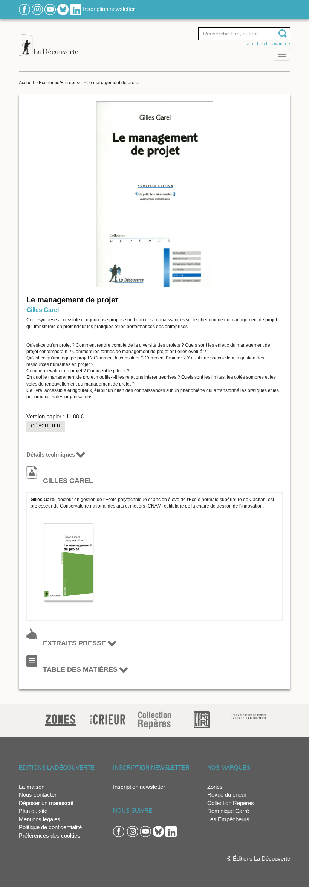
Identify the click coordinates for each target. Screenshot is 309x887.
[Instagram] (37, 9)
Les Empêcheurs (228, 819)
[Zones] (60, 719)
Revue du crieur (226, 794)
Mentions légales (39, 819)
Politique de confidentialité (50, 827)
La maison (31, 787)
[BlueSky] (63, 9)
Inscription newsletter (109, 9)
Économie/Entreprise (60, 82)
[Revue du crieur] (107, 718)
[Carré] (202, 719)
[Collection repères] (154, 720)
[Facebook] (24, 9)
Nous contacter (38, 794)
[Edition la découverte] (48, 40)
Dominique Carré (228, 811)
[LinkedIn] (75, 9)
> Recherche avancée (268, 43)
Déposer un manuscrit (46, 803)
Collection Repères (230, 803)
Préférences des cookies (49, 835)
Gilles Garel (42, 310)
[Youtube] (50, 9)
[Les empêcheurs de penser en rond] (249, 716)
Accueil (26, 82)
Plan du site (33, 811)
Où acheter (45, 426)
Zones (215, 787)
